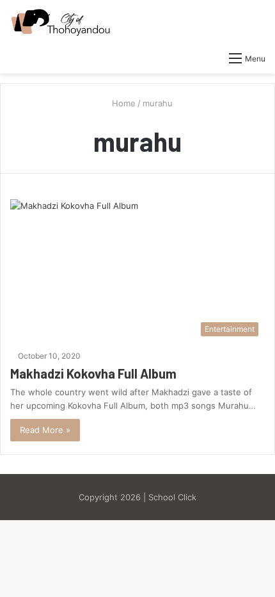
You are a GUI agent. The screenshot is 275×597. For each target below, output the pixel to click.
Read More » (45, 430)
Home (122, 103)
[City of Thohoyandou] (61, 22)
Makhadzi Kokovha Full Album (93, 373)
